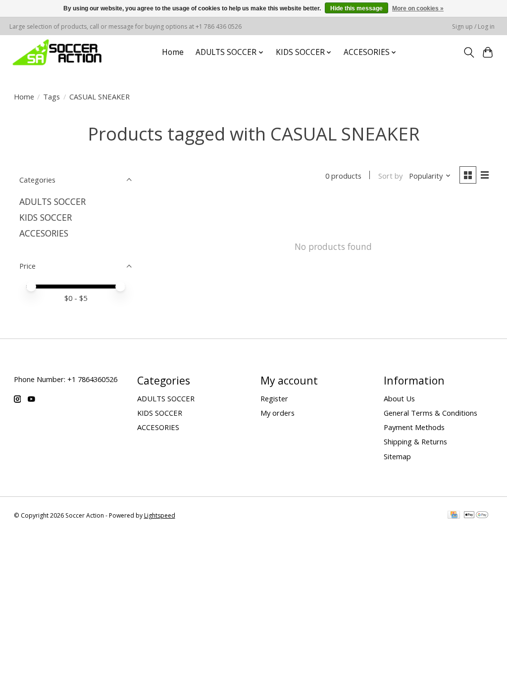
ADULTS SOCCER (52, 201)
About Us (399, 398)
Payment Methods (414, 427)
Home (173, 52)
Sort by (390, 176)
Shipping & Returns (415, 441)
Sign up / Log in (473, 26)
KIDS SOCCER (45, 217)
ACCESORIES (43, 233)
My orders (277, 413)
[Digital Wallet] (476, 516)
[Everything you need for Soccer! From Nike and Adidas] (57, 52)
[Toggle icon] (468, 52)
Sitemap (397, 456)
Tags (51, 96)
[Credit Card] (454, 516)
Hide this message (356, 8)
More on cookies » (418, 8)
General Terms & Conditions (430, 413)
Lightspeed (159, 515)
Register (274, 398)
